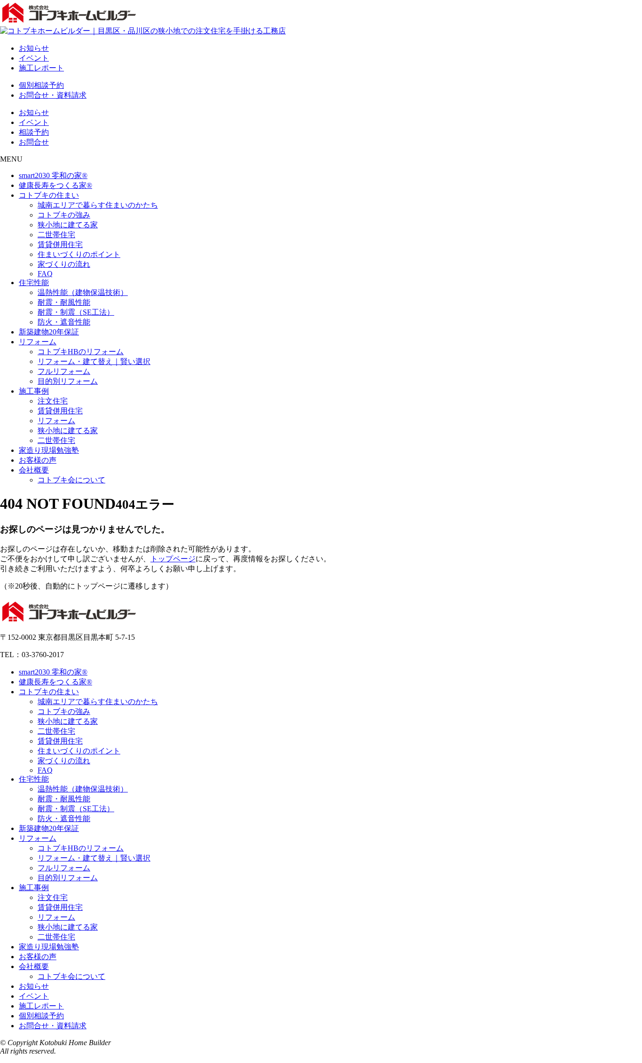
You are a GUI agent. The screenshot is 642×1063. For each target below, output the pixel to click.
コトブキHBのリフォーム (81, 352)
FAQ (45, 274)
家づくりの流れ (64, 264)
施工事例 (34, 391)
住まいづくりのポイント (79, 254)
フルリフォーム (64, 371)
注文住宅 (53, 401)
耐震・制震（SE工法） (76, 312)
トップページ (173, 559)
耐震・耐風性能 (64, 302)
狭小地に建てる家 (68, 225)
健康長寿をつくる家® (55, 185)
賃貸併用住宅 (60, 244)
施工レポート (41, 68)
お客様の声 (37, 460)
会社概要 (34, 470)
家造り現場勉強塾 (49, 450)
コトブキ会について (71, 480)
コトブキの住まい (49, 195)
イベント (34, 58)
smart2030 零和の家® (53, 175)
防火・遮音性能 (64, 322)
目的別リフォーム (68, 381)
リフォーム (37, 342)
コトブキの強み (64, 215)
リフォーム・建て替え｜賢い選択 (94, 361)
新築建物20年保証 (49, 332)
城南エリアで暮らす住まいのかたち (98, 205)
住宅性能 (34, 283)
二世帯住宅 (56, 235)
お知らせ (34, 48)
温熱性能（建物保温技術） (83, 292)
